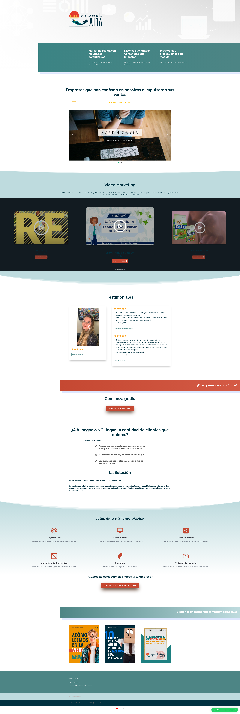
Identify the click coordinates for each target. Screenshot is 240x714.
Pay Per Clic (54, 537)
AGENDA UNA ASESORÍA (120, 408)
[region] (120, 136)
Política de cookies (75, 696)
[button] (72, 135)
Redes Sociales (186, 537)
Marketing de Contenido (54, 563)
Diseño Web (120, 537)
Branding (120, 563)
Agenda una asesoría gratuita (120, 586)
